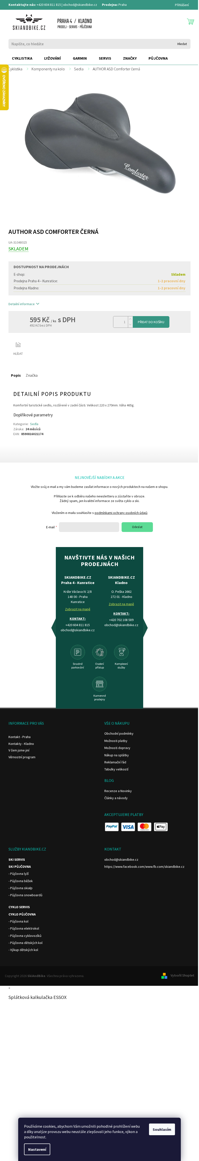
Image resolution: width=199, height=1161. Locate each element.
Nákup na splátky (116, 755)
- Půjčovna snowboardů (25, 895)
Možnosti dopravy (117, 748)
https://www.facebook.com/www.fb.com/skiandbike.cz (144, 866)
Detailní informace (21, 304)
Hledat (182, 44)
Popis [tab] (16, 375)
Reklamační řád (115, 762)
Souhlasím (162, 1129)
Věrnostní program (21, 757)
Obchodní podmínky (118, 733)
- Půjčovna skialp (20, 888)
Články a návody (116, 798)
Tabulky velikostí (116, 769)
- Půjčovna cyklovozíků (24, 935)
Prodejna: (110, 4)
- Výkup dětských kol (23, 950)
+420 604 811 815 (49, 4)
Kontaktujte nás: (22, 4)
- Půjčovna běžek (20, 881)
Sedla (34, 424)
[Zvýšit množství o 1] (130, 319)
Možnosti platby (115, 741)
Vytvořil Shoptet (182, 975)
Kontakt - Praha (19, 737)
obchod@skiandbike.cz (80, 4)
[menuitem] (22, 58)
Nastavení (37, 1149)
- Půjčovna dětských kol (25, 943)
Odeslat (137, 527)
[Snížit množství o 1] (130, 325)
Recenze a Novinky (118, 791)
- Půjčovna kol (18, 921)
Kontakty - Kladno (21, 743)
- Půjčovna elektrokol (23, 928)
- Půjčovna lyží (18, 873)
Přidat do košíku (151, 322)
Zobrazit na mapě (77, 609)
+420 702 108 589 (121, 620)
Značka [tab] (32, 375)
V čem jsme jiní (18, 750)
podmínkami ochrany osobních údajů (121, 513)
